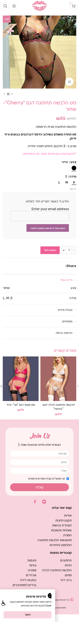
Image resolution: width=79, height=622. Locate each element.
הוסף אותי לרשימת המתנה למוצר (47, 228)
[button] (3, 603)
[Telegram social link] (55, 265)
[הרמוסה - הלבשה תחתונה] (40, 6)
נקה (71, 189)
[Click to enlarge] (69, 82)
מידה (72, 176)
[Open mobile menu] (14, 6)
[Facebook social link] (64, 265)
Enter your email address (50, 209)
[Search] (5, 6)
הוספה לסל (50, 250)
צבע (73, 162)
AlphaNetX (61, 608)
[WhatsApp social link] (59, 265)
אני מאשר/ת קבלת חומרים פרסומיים (46, 478)
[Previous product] (12, 94)
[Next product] (4, 94)
